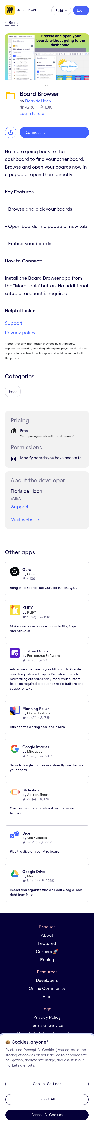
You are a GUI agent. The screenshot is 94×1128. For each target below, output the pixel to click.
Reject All (47, 1099)
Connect (36, 132)
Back (11, 23)
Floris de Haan (38, 101)
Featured (47, 943)
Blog (47, 996)
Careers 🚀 (47, 951)
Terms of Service (47, 1025)
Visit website (25, 520)
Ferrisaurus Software (43, 655)
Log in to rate (32, 113)
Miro (30, 876)
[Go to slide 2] (47, 85)
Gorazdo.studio (39, 713)
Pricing (47, 959)
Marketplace (26, 10)
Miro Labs (34, 751)
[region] (47, 1081)
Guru (31, 574)
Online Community (47, 988)
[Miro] (10, 10)
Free (13, 391)
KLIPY (31, 612)
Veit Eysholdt (37, 838)
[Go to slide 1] (45, 85)
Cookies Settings (47, 1083)
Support (13, 323)
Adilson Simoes (38, 794)
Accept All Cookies (47, 1114)
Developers (47, 980)
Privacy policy (20, 333)
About (47, 935)
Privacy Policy (47, 1017)
